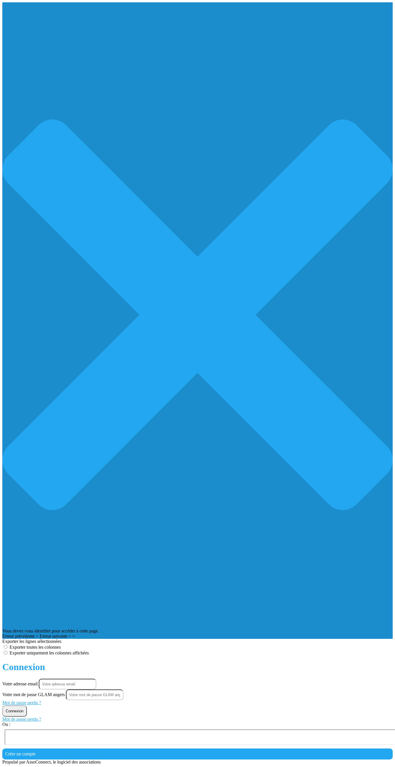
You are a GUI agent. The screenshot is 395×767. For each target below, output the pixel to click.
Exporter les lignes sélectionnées (31, 641)
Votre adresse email (20, 683)
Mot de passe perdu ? (21, 702)
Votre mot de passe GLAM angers (33, 694)
